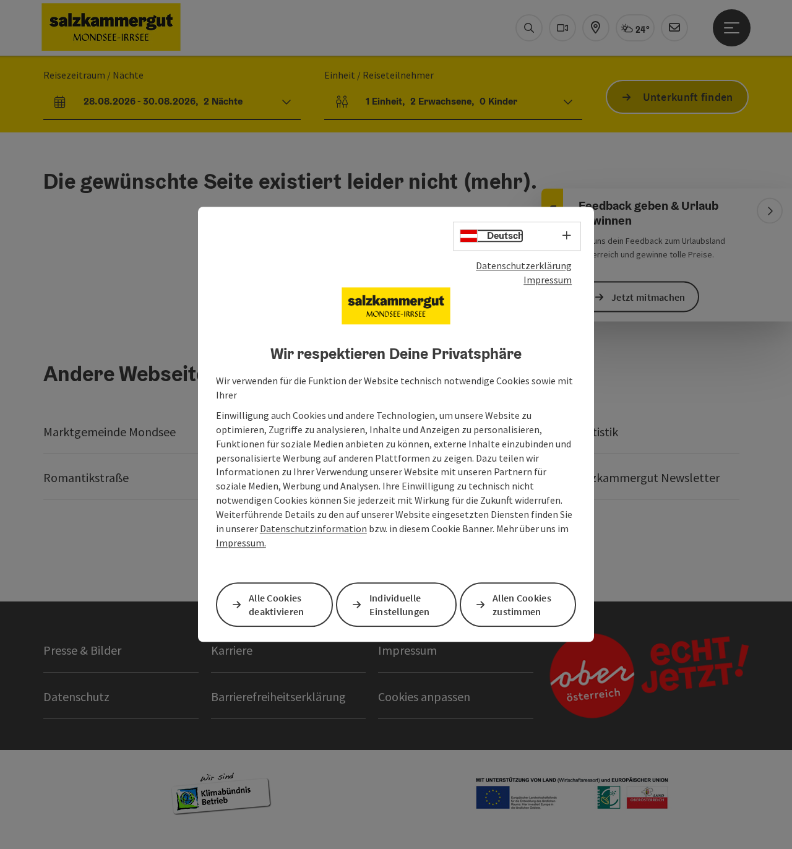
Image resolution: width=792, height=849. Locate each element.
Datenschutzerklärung (524, 265)
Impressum (547, 280)
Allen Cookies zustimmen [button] (522, 605)
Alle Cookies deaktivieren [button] (276, 605)
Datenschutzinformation (313, 528)
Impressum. (241, 543)
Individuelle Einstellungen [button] (399, 605)
